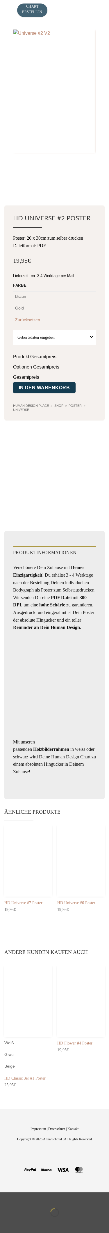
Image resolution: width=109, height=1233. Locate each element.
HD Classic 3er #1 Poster (25, 1078)
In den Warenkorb (44, 387)
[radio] (21, 299)
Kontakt (72, 1129)
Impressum (38, 1129)
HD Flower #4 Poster (74, 1043)
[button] (8, 10)
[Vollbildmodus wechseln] (22, 1198)
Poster (75, 405)
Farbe (20, 285)
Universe (21, 409)
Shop (58, 405)
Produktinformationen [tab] (44, 552)
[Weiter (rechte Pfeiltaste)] (22, 1222)
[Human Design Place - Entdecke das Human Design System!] (73, 10)
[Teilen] (39, 1198)
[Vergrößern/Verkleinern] (5, 1198)
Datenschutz (56, 1129)
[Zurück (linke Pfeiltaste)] (5, 1222)
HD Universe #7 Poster (23, 903)
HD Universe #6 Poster (76, 903)
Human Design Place (31, 405)
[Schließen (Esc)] (56, 1198)
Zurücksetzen (27, 319)
